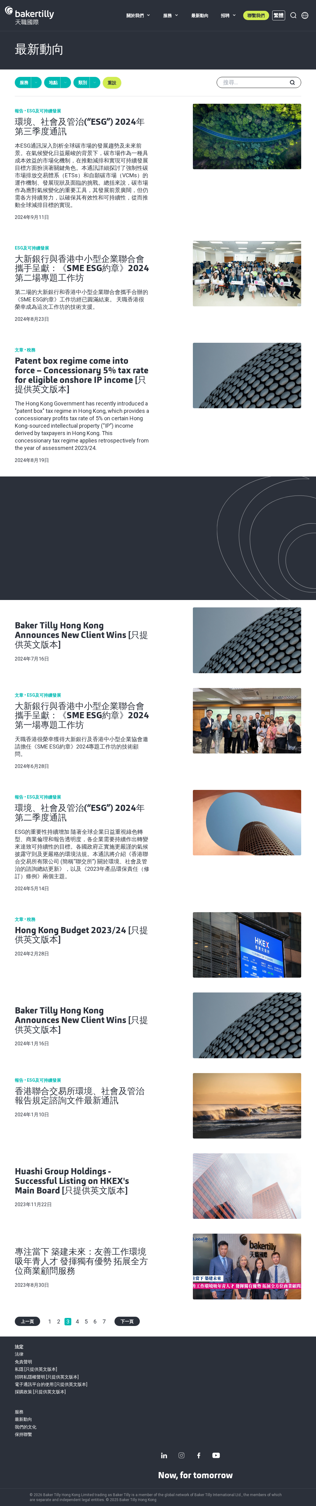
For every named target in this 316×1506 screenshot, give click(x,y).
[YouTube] (216, 1455)
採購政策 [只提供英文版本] (40, 1391)
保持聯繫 (23, 1434)
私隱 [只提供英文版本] (36, 1369)
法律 (19, 1354)
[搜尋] (293, 15)
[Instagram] (181, 1455)
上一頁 (27, 1321)
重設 (112, 82)
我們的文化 (25, 1426)
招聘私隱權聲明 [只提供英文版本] (47, 1376)
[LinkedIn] (164, 1455)
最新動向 (23, 1419)
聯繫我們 (256, 15)
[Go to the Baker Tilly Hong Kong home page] (29, 15)
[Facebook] (199, 1455)
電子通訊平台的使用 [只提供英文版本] (51, 1384)
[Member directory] (305, 15)
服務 (19, 1411)
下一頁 (127, 1321)
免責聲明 (23, 1361)
